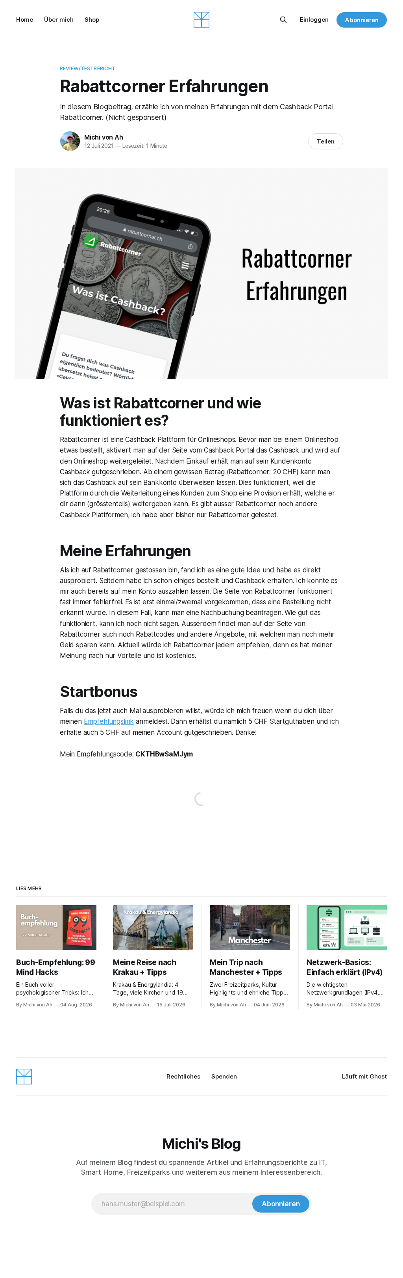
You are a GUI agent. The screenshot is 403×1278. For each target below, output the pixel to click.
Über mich (59, 19)
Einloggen (314, 19)
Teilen (326, 141)
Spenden (224, 1076)
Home (24, 19)
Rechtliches (183, 1076)
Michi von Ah (103, 137)
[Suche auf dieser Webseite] (283, 19)
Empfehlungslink (109, 721)
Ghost (378, 1076)
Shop (92, 19)
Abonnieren (362, 20)
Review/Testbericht (87, 68)
